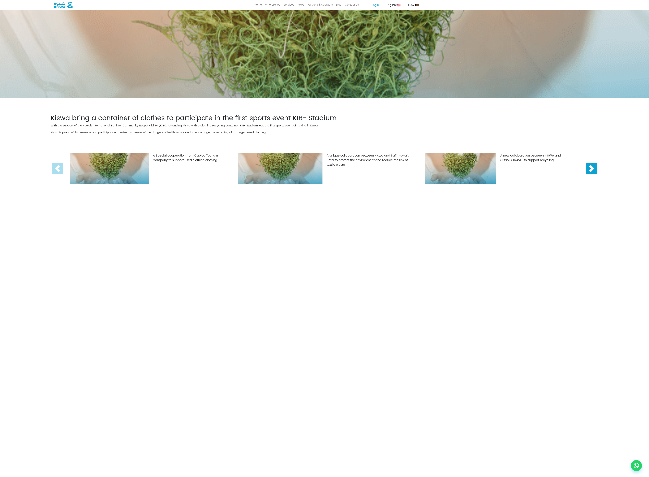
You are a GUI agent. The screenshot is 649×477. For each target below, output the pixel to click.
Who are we (272, 5)
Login (375, 5)
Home (258, 5)
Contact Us (352, 5)
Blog (339, 5)
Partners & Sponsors (320, 5)
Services (289, 5)
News (300, 5)
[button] (591, 168)
